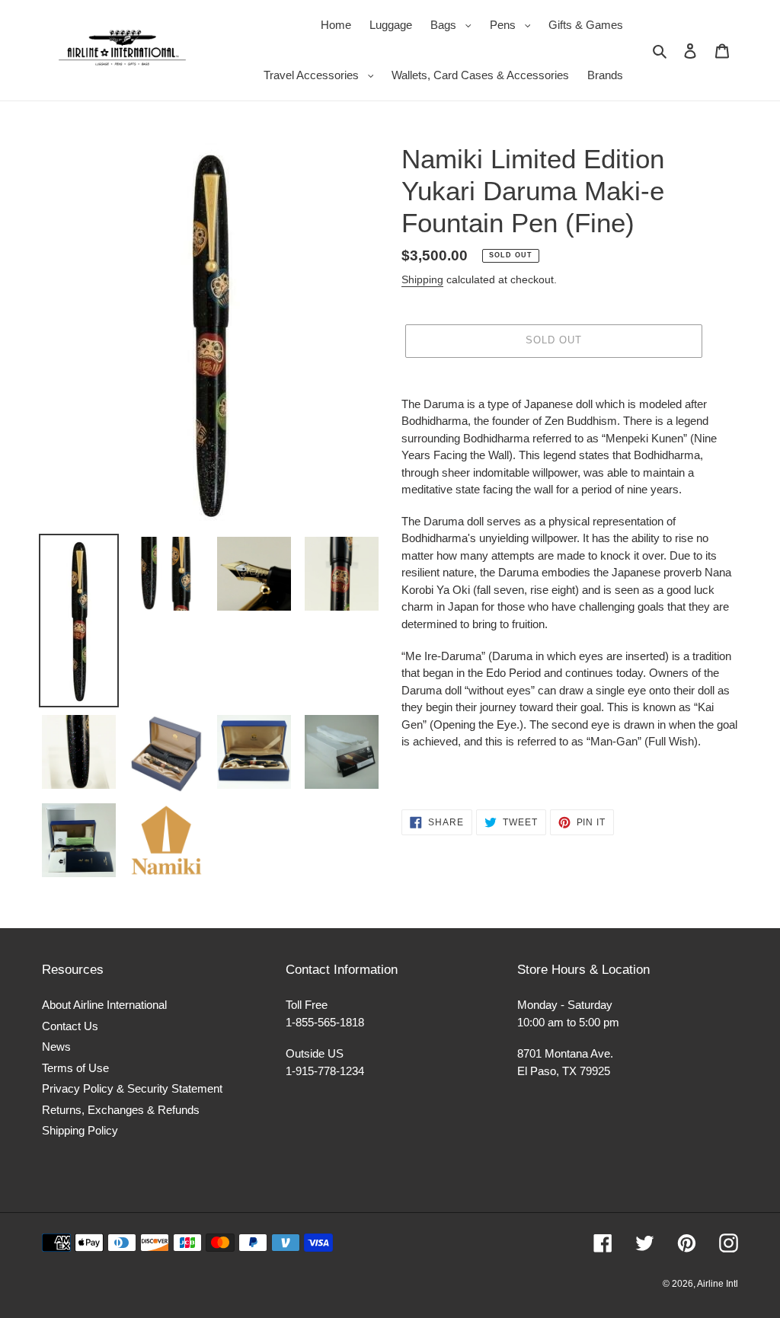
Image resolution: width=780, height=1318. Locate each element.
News (56, 1046)
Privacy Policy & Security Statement (132, 1088)
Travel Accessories (323, 74)
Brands (605, 75)
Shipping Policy (80, 1130)
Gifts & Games (585, 24)
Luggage (390, 24)
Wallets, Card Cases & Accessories (480, 75)
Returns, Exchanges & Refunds (121, 1109)
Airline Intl (717, 1283)
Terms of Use (75, 1067)
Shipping (422, 279)
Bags (454, 24)
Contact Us (70, 1026)
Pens (514, 24)
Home (336, 24)
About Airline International (104, 1004)
